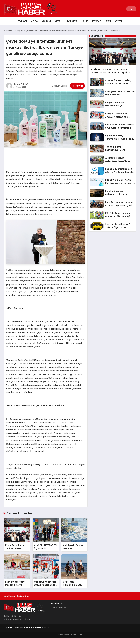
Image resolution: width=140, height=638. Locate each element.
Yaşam (118, 21)
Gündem (22, 21)
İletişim (62, 607)
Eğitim (84, 21)
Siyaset (59, 21)
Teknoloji (72, 21)
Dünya (34, 21)
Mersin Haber (63, 635)
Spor (108, 21)
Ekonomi (46, 21)
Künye (54, 607)
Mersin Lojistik (76, 635)
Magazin (96, 21)
